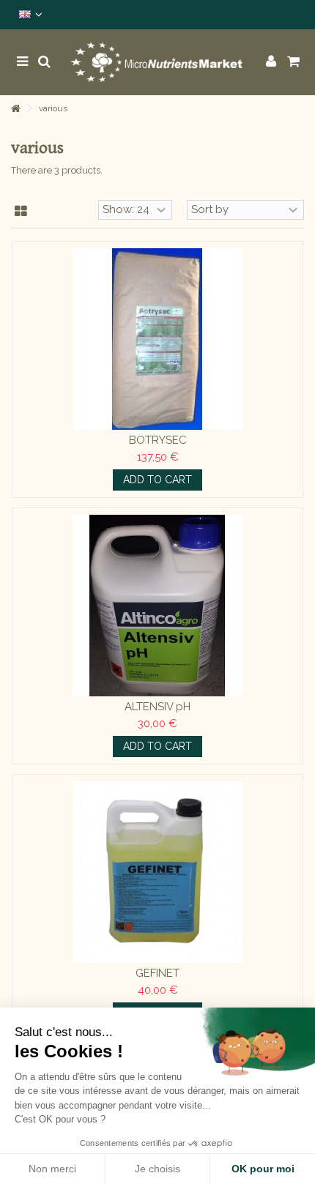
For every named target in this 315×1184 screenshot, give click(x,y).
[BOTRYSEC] (157, 339)
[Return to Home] (15, 109)
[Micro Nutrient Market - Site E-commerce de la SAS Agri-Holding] (157, 62)
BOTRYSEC (158, 440)
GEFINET (157, 973)
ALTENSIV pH (157, 706)
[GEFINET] (157, 872)
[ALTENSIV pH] (157, 605)
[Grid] (21, 211)
